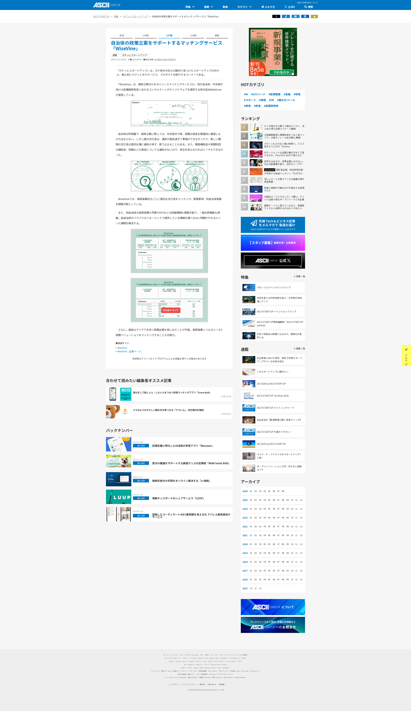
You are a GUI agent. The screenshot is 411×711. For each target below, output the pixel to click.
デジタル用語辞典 (202, 674)
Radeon (211, 658)
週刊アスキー (191, 674)
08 (283, 491)
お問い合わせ (212, 684)
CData (201, 668)
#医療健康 (274, 94)
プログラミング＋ (224, 671)
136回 (146, 35)
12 (301, 500)
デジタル (187, 655)
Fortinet (213, 668)
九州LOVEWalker (228, 677)
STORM (244, 658)
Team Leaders (212, 671)
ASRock (183, 668)
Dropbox (195, 668)
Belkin (210, 661)
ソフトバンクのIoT (230, 661)
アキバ (216, 655)
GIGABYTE (191, 664)
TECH (181, 655)
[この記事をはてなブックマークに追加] (296, 17)
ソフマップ (206, 664)
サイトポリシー (175, 684)
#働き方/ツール (286, 100)
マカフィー (186, 658)
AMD (206, 658)
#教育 (247, 106)
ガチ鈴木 (158, 59)
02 (255, 491)
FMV (166, 658)
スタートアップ (228, 655)
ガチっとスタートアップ (135, 16)
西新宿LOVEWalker (205, 677)
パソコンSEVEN (232, 658)
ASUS (219, 668)
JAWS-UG (178, 661)
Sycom (217, 658)
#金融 (287, 94)
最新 (217, 35)
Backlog (207, 668)
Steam (170, 671)
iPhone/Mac (195, 655)
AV (211, 655)
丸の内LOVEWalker (240, 677)
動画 (225, 7)
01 (251, 491)
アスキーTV (183, 671)
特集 (188, 7)
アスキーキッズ (155, 671)
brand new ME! (215, 664)
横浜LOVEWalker (193, 677)
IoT (171, 655)
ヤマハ (216, 661)
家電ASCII (176, 671)
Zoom (221, 661)
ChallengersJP (254, 671)
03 (260, 491)
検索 (310, 7)
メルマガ (270, 7)
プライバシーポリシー (190, 684)
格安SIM (164, 671)
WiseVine (122, 347)
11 (296, 500)
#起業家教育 (271, 106)
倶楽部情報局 (203, 671)
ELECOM (193, 658)
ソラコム (189, 668)
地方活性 (232, 671)
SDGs (238, 671)
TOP (164, 655)
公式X (291, 7)
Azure (205, 661)
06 (274, 491)
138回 (193, 35)
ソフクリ (239, 661)
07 (278, 491)
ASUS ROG (224, 658)
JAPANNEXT (225, 668)
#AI (246, 94)
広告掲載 (221, 684)
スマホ (221, 655)
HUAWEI (171, 661)
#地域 (297, 94)
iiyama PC (200, 658)
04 (265, 491)
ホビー (202, 655)
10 (292, 500)
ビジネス (175, 655)
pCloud (224, 664)
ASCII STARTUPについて (307, 2)
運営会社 (202, 684)
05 (269, 491)
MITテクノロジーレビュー (225, 674)
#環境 (262, 100)
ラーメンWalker (169, 677)
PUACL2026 (244, 671)
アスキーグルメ (192, 671)
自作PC (207, 655)
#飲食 (257, 106)
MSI (185, 664)
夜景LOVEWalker (217, 677)
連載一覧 (300, 348)
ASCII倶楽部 (243, 655)
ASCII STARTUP (101, 16)
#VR (271, 100)
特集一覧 (300, 276)
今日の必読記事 (181, 674)
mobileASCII (212, 674)
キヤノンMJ (198, 661)
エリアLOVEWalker (181, 677)
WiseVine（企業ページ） (130, 351)
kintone (184, 661)
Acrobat (191, 661)
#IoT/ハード (258, 94)
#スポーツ (250, 100)
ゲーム (237, 655)
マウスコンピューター (175, 658)
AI (167, 655)
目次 (121, 35)
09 (287, 500)
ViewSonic (198, 664)
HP (239, 658)
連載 (206, 7)
